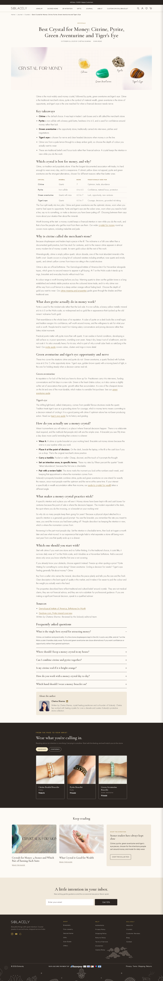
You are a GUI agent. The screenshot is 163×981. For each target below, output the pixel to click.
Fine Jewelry (68, 929)
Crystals (27, 14)
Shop (65, 921)
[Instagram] (12, 934)
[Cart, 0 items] (151, 8)
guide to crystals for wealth (99, 485)
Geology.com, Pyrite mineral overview (55, 613)
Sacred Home (52, 8)
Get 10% (106, 902)
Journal (89, 8)
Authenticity (99, 925)
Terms (135, 966)
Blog (128, 938)
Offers (65, 946)
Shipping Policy (101, 933)
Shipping (141, 966)
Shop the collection (120, 857)
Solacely (130, 921)
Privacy (129, 966)
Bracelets (67, 925)
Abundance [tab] (42, 749)
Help (97, 921)
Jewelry (39, 8)
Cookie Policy (100, 950)
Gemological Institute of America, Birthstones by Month (62, 608)
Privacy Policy (100, 929)
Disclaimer (99, 946)
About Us (129, 925)
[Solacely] (19, 8)
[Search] (138, 8)
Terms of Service (101, 942)
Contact (129, 942)
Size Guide (67, 941)
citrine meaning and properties (74, 290)
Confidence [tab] (55, 749)
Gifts (79, 8)
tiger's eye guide (58, 416)
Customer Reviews (133, 933)
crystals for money (107, 225)
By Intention (67, 8)
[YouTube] (16, 934)
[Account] (142, 8)
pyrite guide (50, 347)
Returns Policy (100, 938)
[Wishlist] (146, 8)
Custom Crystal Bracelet (117, 8)
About (100, 8)
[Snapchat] (20, 934)
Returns (149, 966)
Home (13, 14)
